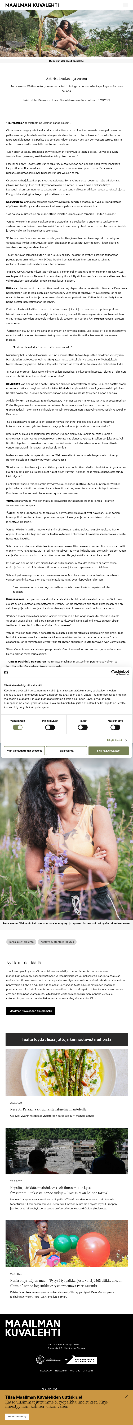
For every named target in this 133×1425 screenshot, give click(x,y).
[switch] (50, 727)
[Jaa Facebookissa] (72, 115)
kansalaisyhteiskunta (21, 942)
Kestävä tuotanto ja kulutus (57, 942)
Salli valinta (66, 750)
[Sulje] (126, 1397)
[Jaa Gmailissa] (61, 115)
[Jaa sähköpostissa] (83, 115)
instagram (61, 1370)
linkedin (88, 1370)
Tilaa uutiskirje (15, 1416)
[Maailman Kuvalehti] (33, 1335)
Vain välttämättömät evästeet (24, 750)
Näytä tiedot (114, 740)
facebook (46, 1370)
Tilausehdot (49, 1389)
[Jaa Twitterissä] (50, 115)
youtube (75, 1370)
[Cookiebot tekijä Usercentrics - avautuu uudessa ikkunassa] (114, 672)
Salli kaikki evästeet (108, 750)
